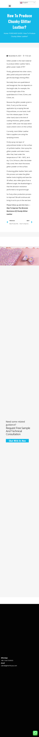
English (25, 2)
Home (6, 33)
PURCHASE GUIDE (15, 33)
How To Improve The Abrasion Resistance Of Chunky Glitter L (17, 211)
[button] (9, 5)
